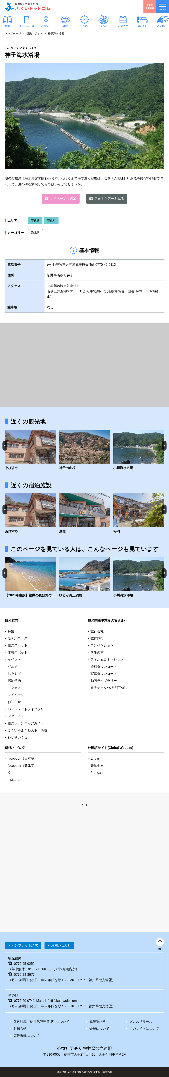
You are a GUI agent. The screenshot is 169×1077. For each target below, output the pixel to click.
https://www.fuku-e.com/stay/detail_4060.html (138, 513)
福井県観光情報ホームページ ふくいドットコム (28, 6)
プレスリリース (140, 1021)
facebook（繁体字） (23, 765)
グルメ (103, 26)
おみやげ (123, 26)
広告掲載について (26, 1035)
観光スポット (34, 33)
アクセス (162, 26)
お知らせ (14, 702)
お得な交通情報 (150, 6)
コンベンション (102, 645)
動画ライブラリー (103, 680)
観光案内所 (97, 1021)
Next (164, 445)
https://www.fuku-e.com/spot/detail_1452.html (84, 577)
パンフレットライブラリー (27, 709)
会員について (99, 1028)
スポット (46, 26)
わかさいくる (17, 737)
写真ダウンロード (103, 673)
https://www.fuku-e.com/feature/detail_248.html (30, 577)
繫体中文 (97, 765)
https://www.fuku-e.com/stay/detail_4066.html (84, 513)
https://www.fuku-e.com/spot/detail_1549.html (84, 450)
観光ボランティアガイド (26, 723)
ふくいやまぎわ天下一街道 (27, 730)
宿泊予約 (142, 26)
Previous (4, 445)
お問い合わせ (61, 945)
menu (162, 9)
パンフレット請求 (25, 945)
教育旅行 (97, 638)
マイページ (16, 695)
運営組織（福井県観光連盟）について (41, 1021)
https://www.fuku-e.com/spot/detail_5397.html (138, 450)
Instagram (15, 779)
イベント (84, 26)
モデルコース (26, 26)
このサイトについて (144, 1028)
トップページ (13, 33)
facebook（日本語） (23, 758)
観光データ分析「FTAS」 (109, 688)
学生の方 (97, 652)
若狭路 (35, 220)
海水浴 (35, 232)
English (96, 758)
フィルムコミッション (106, 659)
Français (96, 772)
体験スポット (17, 652)
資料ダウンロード (103, 666)
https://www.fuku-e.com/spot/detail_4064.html (30, 450)
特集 (7, 26)
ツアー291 (15, 716)
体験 (65, 26)
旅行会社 (97, 631)
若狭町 (51, 220)
